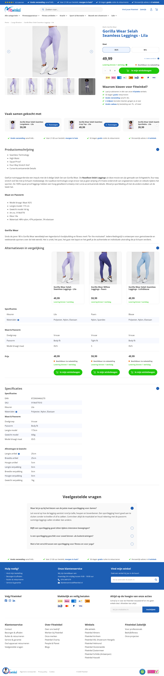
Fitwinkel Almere (92, 632)
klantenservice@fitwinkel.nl (72, 582)
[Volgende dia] (91, 51)
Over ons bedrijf (52, 629)
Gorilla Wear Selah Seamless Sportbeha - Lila (149, 123)
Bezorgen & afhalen (14, 576)
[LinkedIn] (14, 600)
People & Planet (52, 643)
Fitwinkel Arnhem (92, 636)
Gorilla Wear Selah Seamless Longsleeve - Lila (31, 123)
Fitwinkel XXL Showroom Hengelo (100, 639)
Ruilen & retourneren (15, 579)
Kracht (62, 15)
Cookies (52, 672)
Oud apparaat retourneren (17, 643)
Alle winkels (90, 629)
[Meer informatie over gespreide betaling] (158, 58)
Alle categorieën (11, 15)
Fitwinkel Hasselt (92, 657)
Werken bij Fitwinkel (54, 632)
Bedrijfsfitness (131, 632)
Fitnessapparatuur (29, 15)
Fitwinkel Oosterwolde (95, 647)
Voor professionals (133, 629)
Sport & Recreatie (77, 15)
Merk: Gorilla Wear (110, 27)
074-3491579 (66, 579)
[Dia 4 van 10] (68, 86)
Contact (8, 629)
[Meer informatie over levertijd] (126, 65)
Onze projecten (132, 636)
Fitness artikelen (48, 15)
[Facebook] (6, 600)
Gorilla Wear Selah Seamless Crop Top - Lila (90, 123)
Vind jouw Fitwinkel (130, 9)
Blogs (47, 647)
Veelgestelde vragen (14, 647)
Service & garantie (13, 582)
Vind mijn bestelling (14, 573)
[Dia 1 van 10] (13, 86)
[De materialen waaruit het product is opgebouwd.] (18, 320)
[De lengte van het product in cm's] (19, 454)
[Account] (151, 9)
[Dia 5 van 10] (87, 86)
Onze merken (51, 636)
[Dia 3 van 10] (50, 86)
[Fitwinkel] (11, 672)
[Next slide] (156, 124)
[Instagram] (10, 600)
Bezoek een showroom (97, 15)
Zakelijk (143, 9)
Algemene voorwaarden (28, 672)
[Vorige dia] (8, 51)
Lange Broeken (16, 22)
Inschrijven (150, 609)
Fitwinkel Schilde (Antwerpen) (98, 654)
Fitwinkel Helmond (93, 643)
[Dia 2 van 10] (31, 86)
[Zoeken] (156, 580)
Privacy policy (42, 672)
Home (7, 22)
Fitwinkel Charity (52, 639)
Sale (113, 15)
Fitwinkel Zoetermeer (94, 650)
